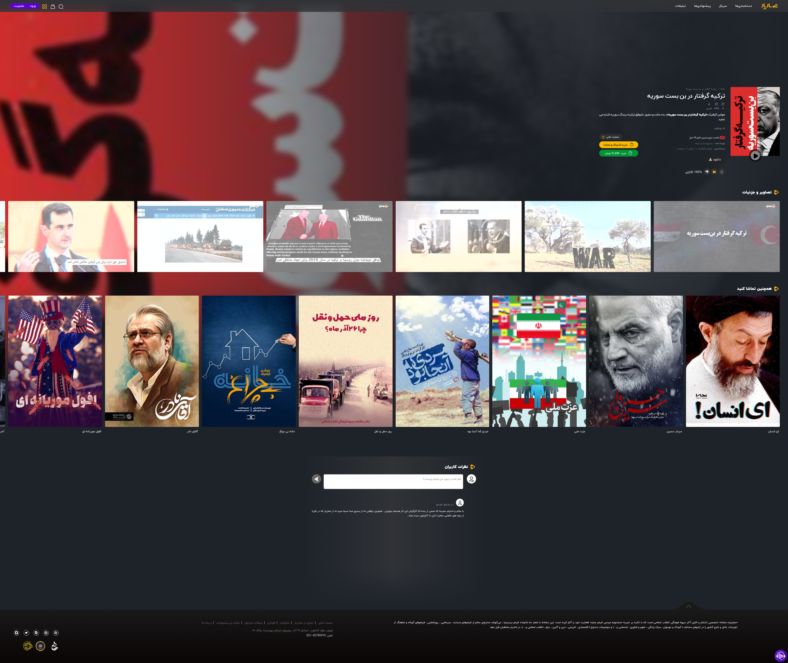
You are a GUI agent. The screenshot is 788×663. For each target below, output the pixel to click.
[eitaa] (45, 633)
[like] (714, 171)
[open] (733, 361)
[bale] (35, 633)
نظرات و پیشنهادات (228, 622)
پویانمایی (432, 622)
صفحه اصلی (325, 622)
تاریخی (572, 627)
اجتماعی (623, 627)
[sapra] (40, 647)
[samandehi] (55, 647)
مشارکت (285, 622)
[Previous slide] (775, 235)
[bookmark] (695, 303)
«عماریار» (733, 622)
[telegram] (25, 633)
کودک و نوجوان (672, 627)
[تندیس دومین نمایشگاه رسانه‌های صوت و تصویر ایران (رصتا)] (28, 647)
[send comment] (316, 479)
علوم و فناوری (638, 627)
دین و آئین (559, 627)
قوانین (271, 622)
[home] (769, 6)
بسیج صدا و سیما (704, 143)
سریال (723, 5)
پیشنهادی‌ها (702, 5)
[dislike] (707, 171)
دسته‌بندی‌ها (743, 5)
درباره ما (207, 622)
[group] (717, 236)
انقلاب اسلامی (535, 627)
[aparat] (55, 633)
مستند (457, 622)
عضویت (19, 5)
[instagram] (16, 633)
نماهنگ (401, 622)
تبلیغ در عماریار (304, 622)
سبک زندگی (654, 627)
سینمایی (446, 622)
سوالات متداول (253, 622)
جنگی (691, 149)
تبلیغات (680, 5)
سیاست (681, 149)
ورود (33, 5)
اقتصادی (583, 627)
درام (548, 627)
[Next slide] (13, 235)
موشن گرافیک (705, 149)
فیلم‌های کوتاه (416, 622)
